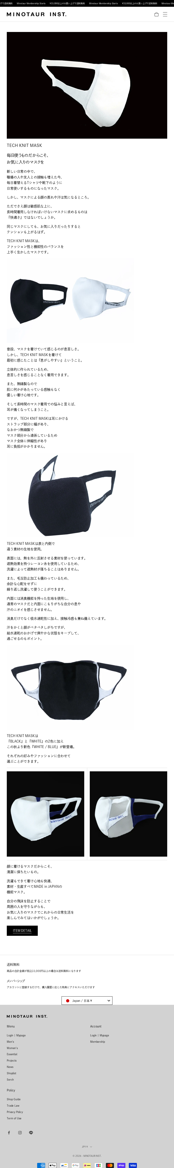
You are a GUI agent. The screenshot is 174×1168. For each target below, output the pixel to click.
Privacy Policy (15, 1112)
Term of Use (14, 1118)
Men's (10, 1041)
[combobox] (87, 1000)
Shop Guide (13, 1099)
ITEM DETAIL (22, 930)
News (10, 1067)
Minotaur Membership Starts (31, 3)
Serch (10, 1079)
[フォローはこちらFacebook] (9, 1133)
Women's (12, 1048)
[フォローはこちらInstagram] (20, 1133)
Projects (12, 1060)
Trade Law (13, 1105)
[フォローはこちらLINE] (31, 1133)
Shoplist (11, 1073)
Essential (12, 1054)
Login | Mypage (16, 1035)
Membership (97, 1041)
